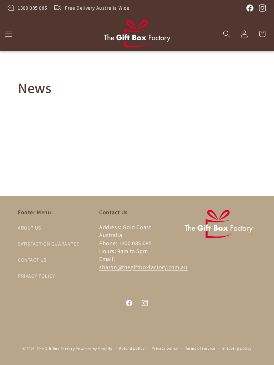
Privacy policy (165, 348)
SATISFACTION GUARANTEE (48, 244)
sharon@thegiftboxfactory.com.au (143, 267)
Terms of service (200, 348)
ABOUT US (29, 228)
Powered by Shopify (94, 348)
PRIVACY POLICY (36, 276)
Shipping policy (237, 348)
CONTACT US (32, 260)
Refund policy (131, 348)
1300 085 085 (32, 8)
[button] (8, 34)
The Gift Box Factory (56, 348)
